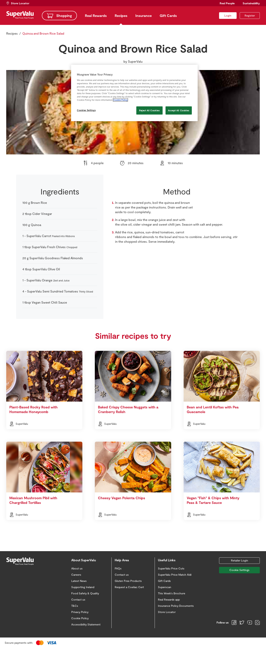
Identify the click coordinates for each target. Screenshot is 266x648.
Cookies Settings (86, 110)
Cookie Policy (120, 100)
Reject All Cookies (149, 110)
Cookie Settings (239, 570)
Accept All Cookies (178, 110)
